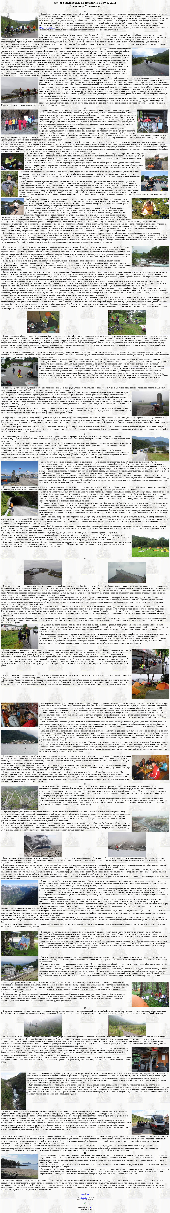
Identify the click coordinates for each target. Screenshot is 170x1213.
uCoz (90, 1207)
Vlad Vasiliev (84, 1198)
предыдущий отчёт (47, 27)
